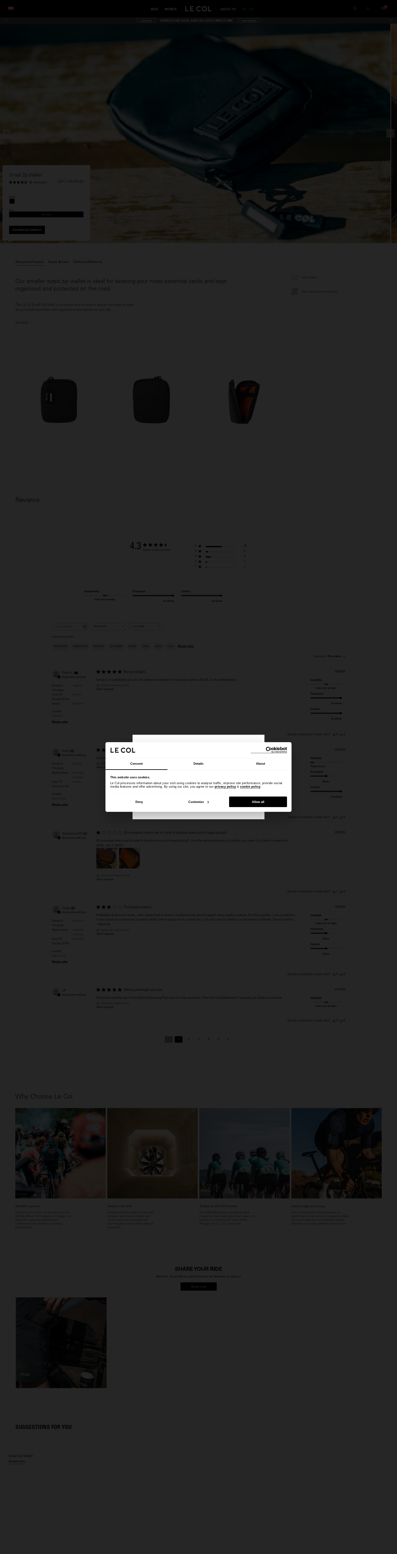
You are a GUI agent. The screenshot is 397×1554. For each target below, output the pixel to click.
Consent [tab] (136, 763)
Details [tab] (199, 763)
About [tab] (260, 763)
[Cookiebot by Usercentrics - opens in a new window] (269, 750)
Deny (139, 802)
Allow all (258, 802)
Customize (196, 802)
